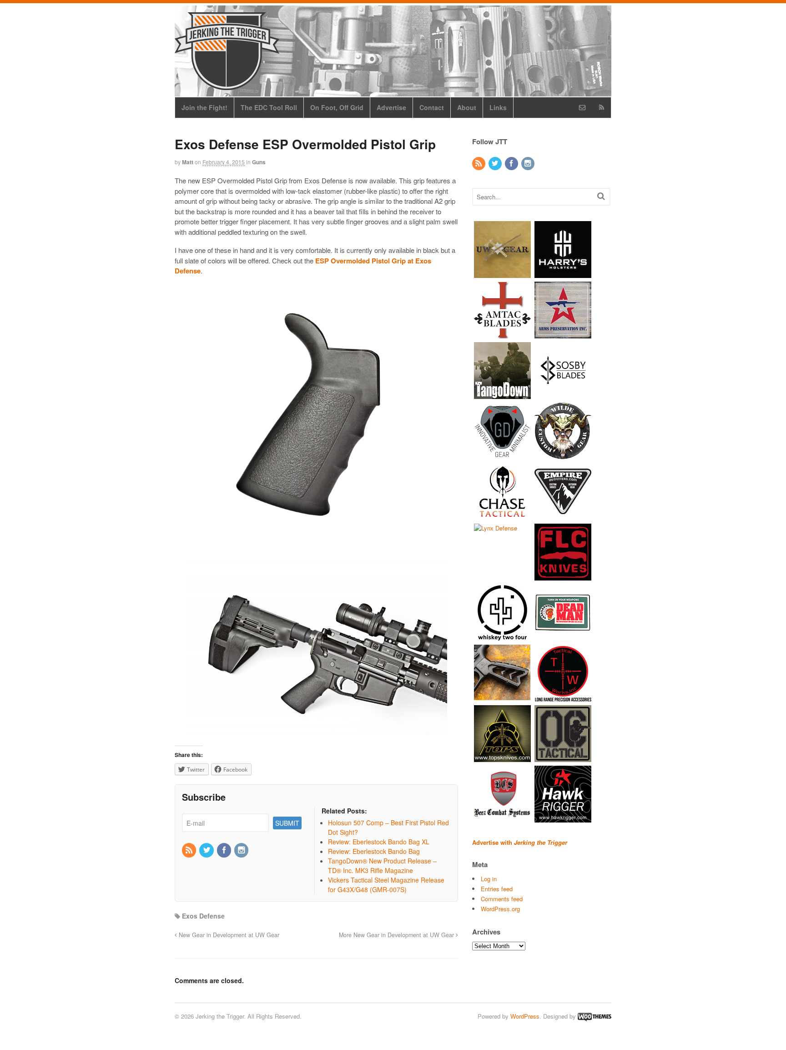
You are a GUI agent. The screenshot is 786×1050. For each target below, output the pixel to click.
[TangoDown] (502, 394)
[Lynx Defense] (495, 528)
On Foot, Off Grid (336, 107)
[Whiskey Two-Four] (502, 636)
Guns (259, 162)
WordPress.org (500, 908)
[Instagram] (242, 850)
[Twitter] (207, 850)
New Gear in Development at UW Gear (228, 935)
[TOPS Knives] (502, 757)
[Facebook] (224, 850)
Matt (187, 162)
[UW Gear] (502, 273)
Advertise (391, 107)
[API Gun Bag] (562, 333)
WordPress (524, 1016)
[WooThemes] (594, 1016)
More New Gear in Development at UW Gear (397, 935)
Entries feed (497, 888)
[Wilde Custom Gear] (562, 454)
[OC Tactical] (562, 757)
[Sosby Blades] (562, 394)
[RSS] (189, 850)
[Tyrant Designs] (502, 696)
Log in (489, 878)
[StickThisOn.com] (562, 636)
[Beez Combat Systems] (502, 817)
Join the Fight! (204, 107)
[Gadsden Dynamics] (502, 454)
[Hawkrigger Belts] (562, 817)
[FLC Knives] (562, 575)
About (466, 107)
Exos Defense (203, 915)
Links (498, 107)
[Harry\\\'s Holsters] (562, 273)
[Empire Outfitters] (562, 515)
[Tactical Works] (562, 696)
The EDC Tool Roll (269, 107)
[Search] (601, 196)
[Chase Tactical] (502, 515)
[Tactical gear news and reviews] (227, 85)
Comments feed (502, 898)
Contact (431, 107)
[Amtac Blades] (502, 333)
